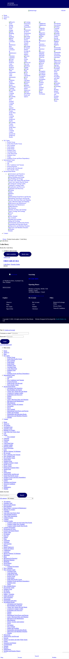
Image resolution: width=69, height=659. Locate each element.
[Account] (19, 654)
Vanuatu (6, 646)
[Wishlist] (53, 654)
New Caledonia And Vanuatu (15, 380)
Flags (5, 539)
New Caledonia (8, 568)
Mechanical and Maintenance (15, 401)
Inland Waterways (9, 547)
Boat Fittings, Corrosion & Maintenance (15, 508)
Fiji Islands (7, 534)
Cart (5, 433)
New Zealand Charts (9, 570)
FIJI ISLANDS (8, 446)
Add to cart (7, 257)
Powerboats (7, 592)
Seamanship (7, 599)
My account (7, 453)
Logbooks (6, 552)
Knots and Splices (9, 548)
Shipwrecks (7, 635)
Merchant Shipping (9, 560)
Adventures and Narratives (14, 388)
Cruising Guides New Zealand (16, 524)
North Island (10, 362)
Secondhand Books (9, 602)
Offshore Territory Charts (11, 463)
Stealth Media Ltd (61, 319)
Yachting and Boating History (12, 651)
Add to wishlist (11, 254)
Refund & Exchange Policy (11, 467)
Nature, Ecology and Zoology (15, 622)
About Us (6, 352)
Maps (5, 557)
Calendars (6, 511)
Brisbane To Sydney (9, 430)
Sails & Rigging (8, 597)
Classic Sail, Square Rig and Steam (17, 391)
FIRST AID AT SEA (11, 261)
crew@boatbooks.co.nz (36, 296)
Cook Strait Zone (12, 368)
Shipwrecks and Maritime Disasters (17, 416)
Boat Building (8, 506)
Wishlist (54, 657)
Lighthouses (7, 550)
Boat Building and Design (14, 390)
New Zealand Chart (9, 456)
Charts (5, 435)
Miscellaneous (11, 403)
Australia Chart (8, 428)
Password (3, 336)
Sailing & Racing (8, 596)
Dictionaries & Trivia (10, 529)
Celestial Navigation (13, 566)
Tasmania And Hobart (10, 482)
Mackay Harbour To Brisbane (12, 451)
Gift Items (6, 542)
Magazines (7, 555)
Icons (5, 450)
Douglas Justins (15, 264)
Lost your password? (6, 344)
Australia (9, 377)
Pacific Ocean (11, 357)
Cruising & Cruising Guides (15, 393)
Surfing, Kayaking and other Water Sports (15, 639)
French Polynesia (12, 381)
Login (5, 341)
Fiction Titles (7, 532)
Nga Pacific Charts (9, 587)
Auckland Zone (11, 367)
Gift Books (7, 540)
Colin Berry (7, 264)
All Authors (7, 425)
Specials (6, 638)
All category (7, 501)
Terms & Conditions (9, 484)
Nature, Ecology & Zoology (15, 404)
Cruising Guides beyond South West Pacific (19, 522)
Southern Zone (11, 370)
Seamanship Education (10, 600)
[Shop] (1, 654)
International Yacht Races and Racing (17, 411)
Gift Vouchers (8, 544)
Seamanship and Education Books (17, 414)
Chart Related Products (10, 514)
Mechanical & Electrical (10, 558)
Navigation (10, 406)
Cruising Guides (8, 445)
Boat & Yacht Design (10, 505)
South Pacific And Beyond (14, 383)
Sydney (6, 480)
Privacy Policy (8, 466)
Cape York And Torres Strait (12, 432)
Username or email (6, 333)
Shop (2, 657)
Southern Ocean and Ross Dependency (18, 373)
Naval (9, 407)
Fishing (9, 396)
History (9, 398)
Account (20, 657)
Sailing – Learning (9, 594)
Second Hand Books (9, 386)
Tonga (9, 372)
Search (22, 495)
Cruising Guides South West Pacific (17, 526)
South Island (10, 364)
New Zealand (11, 360)
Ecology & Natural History (11, 531)
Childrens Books (8, 518)
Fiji (8, 378)
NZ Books (7, 591)
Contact (6, 419)
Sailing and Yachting (13, 412)
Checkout (6, 438)
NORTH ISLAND (12, 574)
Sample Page (7, 469)
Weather (9, 417)
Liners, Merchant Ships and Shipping (17, 399)
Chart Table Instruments (10, 516)
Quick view (25, 254)
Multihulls (6, 561)
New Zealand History (10, 586)
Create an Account (9, 330)
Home (4, 239)
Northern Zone (11, 365)
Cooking (6, 519)
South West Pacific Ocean (14, 359)
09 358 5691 (33, 279)
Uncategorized (8, 644)
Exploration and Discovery (14, 394)
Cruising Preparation (9, 527)
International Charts (9, 375)
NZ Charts (7, 355)
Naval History (8, 563)
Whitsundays (7, 487)
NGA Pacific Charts (13, 385)
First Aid (6, 535)
